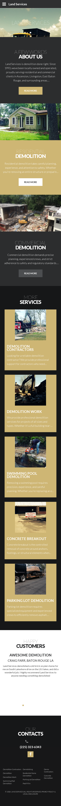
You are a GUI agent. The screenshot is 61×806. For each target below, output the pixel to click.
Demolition (7, 773)
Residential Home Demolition (29, 774)
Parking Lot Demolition (31, 779)
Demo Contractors (48, 770)
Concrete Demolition (48, 777)
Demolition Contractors (12, 769)
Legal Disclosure (30, 794)
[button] (20, 705)
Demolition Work (9, 777)
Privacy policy (48, 792)
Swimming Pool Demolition (9, 782)
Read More (30, 182)
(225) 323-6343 (30, 747)
